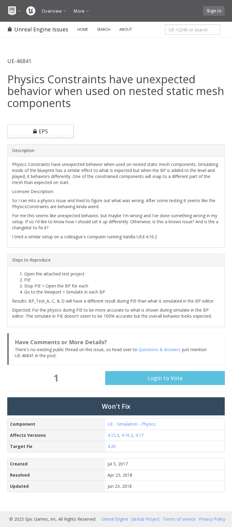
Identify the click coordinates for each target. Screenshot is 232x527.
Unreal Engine (114, 519)
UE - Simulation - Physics (132, 424)
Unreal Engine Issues (41, 29)
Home (82, 29)
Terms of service (179, 519)
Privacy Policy (212, 519)
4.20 (112, 446)
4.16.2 (127, 435)
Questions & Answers (159, 349)
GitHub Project (145, 519)
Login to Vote (165, 378)
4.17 (139, 435)
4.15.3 (113, 435)
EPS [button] (43, 131)
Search (103, 29)
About (125, 29)
